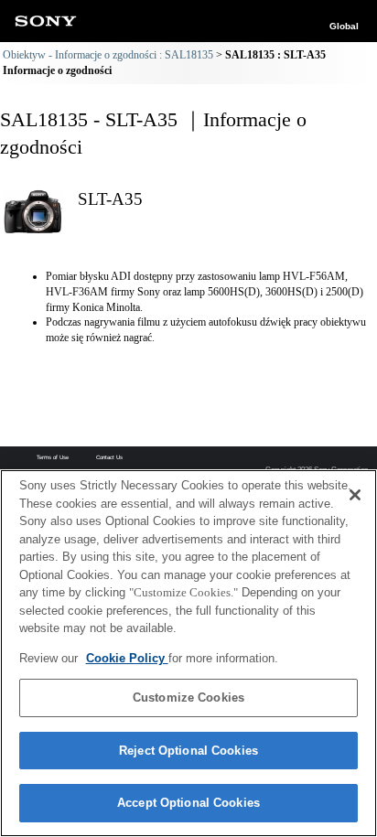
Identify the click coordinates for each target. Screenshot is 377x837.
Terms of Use (53, 457)
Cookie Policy (127, 658)
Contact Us (109, 457)
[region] (188, 653)
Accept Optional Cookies (188, 803)
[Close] (355, 495)
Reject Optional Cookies (188, 750)
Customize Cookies (188, 697)
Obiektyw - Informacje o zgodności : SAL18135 (108, 54)
